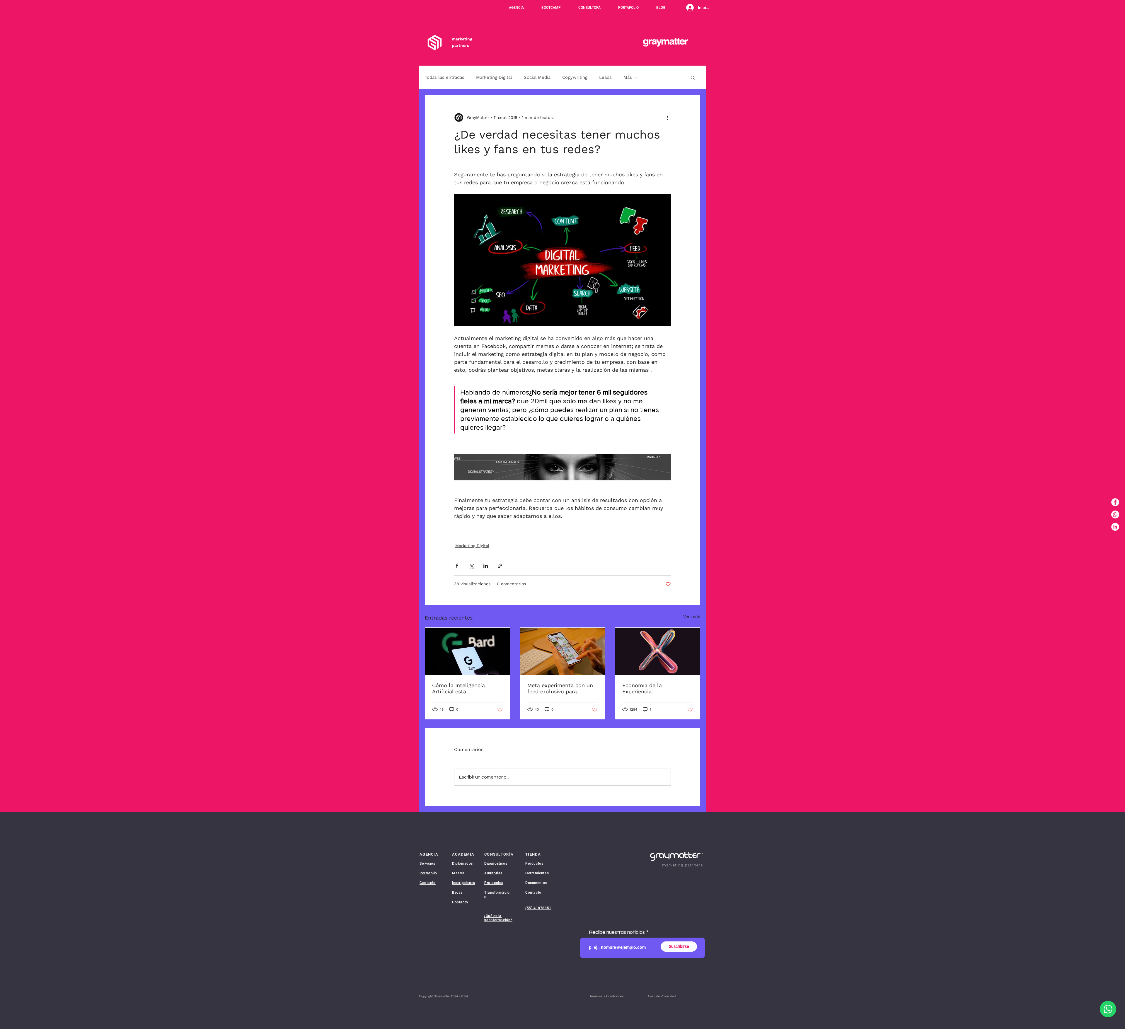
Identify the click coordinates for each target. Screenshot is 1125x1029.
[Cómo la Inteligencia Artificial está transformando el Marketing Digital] (467, 651)
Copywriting (574, 77)
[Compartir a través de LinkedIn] (485, 566)
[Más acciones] (667, 117)
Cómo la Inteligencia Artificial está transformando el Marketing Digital (458, 688)
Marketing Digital (494, 77)
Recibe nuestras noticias (617, 932)
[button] (693, 77)
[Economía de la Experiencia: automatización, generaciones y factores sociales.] (657, 651)
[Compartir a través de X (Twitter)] (471, 566)
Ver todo (691, 616)
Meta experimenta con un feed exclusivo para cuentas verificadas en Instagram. (560, 688)
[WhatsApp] (1115, 514)
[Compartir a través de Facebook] (457, 566)
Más (627, 77)
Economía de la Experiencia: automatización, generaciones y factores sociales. (652, 688)
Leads (605, 77)
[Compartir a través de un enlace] (500, 566)
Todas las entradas (444, 77)
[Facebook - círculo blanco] (1115, 502)
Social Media (537, 77)
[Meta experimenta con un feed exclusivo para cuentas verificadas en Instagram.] (562, 651)
